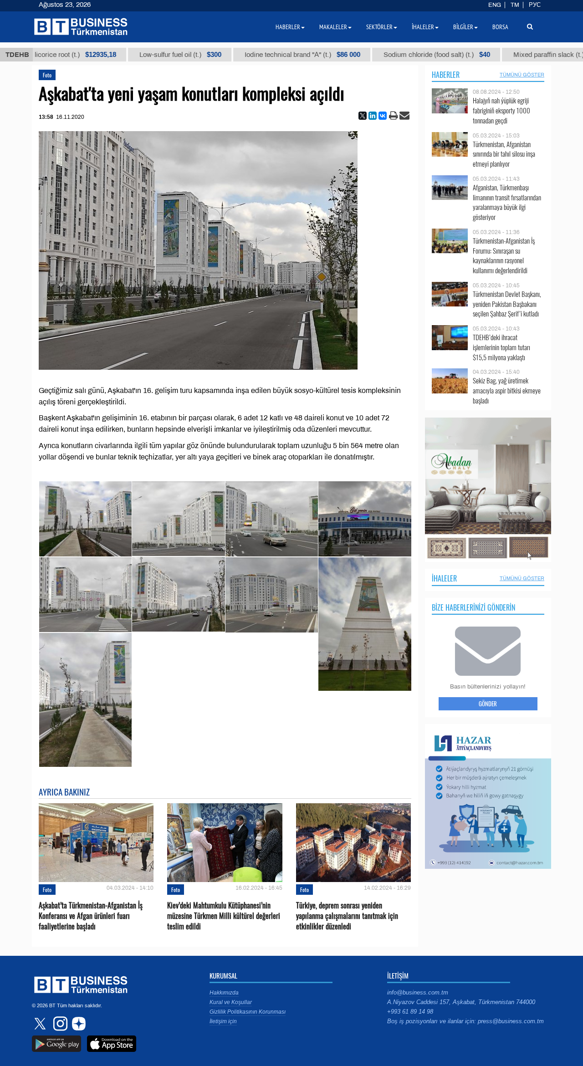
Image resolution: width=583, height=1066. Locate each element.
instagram (59, 1024)
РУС (535, 5)
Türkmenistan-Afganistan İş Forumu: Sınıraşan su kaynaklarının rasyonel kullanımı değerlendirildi (504, 255)
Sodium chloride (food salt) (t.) (385, 54)
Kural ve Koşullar (231, 1002)
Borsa (500, 27)
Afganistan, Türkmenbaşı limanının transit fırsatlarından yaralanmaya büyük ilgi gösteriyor (507, 202)
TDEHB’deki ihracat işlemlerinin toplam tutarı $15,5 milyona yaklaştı (501, 347)
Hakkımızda (224, 992)
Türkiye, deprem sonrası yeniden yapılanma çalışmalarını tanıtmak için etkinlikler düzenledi (347, 916)
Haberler (446, 74)
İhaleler (444, 578)
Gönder (488, 703)
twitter (41, 1024)
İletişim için (223, 1021)
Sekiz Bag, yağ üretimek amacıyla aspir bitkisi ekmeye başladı (507, 390)
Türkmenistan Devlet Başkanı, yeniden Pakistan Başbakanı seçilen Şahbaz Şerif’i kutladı (507, 304)
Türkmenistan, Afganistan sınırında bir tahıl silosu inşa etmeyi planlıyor (504, 154)
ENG (494, 5)
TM (515, 5)
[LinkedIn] (372, 116)
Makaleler (333, 27)
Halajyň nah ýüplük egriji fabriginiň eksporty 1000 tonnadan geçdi (501, 110)
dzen (77, 1024)
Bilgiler (463, 27)
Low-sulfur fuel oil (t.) (128, 54)
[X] (362, 116)
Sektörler (379, 27)
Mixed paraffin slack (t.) (508, 54)
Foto (47, 75)
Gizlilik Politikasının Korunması (248, 1012)
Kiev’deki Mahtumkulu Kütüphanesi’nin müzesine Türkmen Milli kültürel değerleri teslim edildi (223, 916)
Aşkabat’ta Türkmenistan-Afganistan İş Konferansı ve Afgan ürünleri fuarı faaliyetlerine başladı (91, 916)
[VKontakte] (382, 116)
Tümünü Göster (522, 74)
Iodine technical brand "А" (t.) (250, 54)
